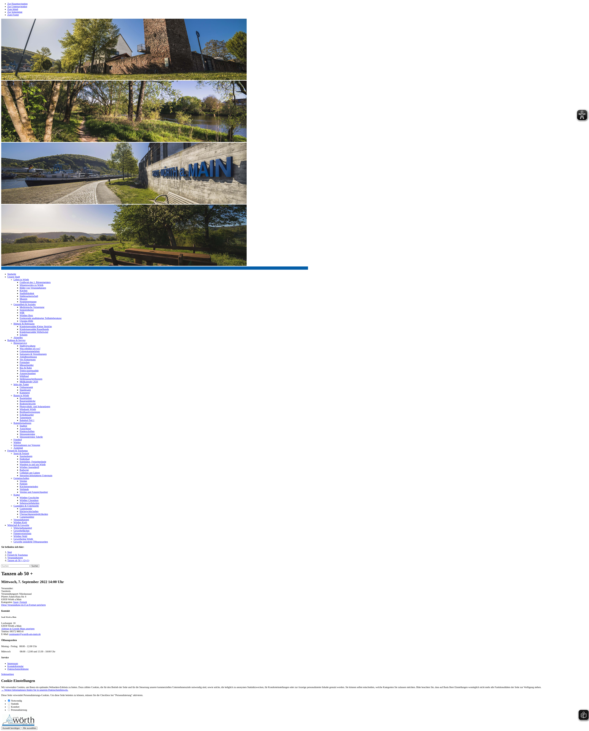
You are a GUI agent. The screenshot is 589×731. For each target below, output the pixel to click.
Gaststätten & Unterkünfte (26, 506)
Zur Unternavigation (17, 6)
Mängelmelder (27, 365)
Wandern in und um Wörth (33, 464)
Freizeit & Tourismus (17, 450)
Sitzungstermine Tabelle (31, 437)
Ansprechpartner (28, 373)
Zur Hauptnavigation (17, 3)
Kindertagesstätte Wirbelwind (34, 332)
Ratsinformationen (22, 423)
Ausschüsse (25, 428)
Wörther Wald (20, 536)
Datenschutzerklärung (18, 669)
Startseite (11, 274)
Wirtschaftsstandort (22, 528)
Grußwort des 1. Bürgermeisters (35, 282)
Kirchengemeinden (29, 486)
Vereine (23, 481)
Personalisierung (19, 710)
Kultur (16, 495)
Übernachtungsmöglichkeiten (34, 514)
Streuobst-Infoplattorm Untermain (36, 475)
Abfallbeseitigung (28, 357)
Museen (23, 299)
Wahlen (17, 442)
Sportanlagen (26, 456)
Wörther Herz (26, 315)
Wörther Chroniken (29, 500)
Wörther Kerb (20, 522)
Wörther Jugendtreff (29, 467)
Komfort (15, 707)
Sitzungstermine (27, 434)
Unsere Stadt (13, 277)
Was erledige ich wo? (30, 348)
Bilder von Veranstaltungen (33, 288)
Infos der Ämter (21, 384)
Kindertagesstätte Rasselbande (34, 329)
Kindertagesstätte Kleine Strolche (36, 326)
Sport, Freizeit (20, 602)
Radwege (24, 470)
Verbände (24, 489)
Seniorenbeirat (27, 310)
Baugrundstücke (27, 401)
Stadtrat (23, 426)
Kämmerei (25, 392)
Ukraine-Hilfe (26, 321)
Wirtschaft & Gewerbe (18, 525)
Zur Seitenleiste (14, 12)
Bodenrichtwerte (28, 403)
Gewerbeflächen (21, 530)
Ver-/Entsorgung (28, 359)
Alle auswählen (29, 728)
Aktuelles (18, 337)
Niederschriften (27, 431)
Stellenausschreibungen (31, 379)
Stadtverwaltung (27, 345)
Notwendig (16, 700)
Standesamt (25, 390)
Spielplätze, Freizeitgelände (33, 461)
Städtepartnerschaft (29, 296)
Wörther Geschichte (29, 497)
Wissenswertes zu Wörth (31, 285)
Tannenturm (25, 417)
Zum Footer (13, 14)
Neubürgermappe (28, 301)
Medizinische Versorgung (32, 307)
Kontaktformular (15, 666)
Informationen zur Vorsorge (26, 445)
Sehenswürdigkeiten (29, 503)
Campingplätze (27, 517)
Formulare (25, 362)
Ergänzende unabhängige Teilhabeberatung (41, 318)
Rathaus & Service (16, 340)
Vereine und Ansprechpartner (34, 492)
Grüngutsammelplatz (30, 351)
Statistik (15, 703)
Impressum (12, 663)
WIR (22, 312)
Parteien (23, 483)
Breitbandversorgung (30, 412)
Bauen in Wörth (21, 395)
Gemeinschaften (21, 478)
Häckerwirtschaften (29, 511)
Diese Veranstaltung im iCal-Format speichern (23, 605)
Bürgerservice (20, 343)
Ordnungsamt (26, 387)
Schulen (23, 334)
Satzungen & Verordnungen (33, 354)
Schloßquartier (27, 414)
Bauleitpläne (26, 398)
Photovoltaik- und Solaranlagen (35, 406)
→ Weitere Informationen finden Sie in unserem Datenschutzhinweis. (34, 690)
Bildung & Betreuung (24, 323)
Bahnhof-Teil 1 (27, 420)
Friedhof (17, 439)
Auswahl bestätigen (11, 728)
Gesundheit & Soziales (24, 304)
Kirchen (23, 290)
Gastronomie (26, 508)
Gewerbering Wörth (23, 539)
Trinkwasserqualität (29, 370)
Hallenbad (25, 459)
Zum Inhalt (12, 9)
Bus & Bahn (26, 368)
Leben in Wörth (21, 279)
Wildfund (24, 376)
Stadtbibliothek (27, 293)
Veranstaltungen (21, 519)
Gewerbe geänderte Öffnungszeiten (30, 541)
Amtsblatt (18, 448)
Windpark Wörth (28, 409)
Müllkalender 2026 (29, 381)
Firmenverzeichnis (22, 533)
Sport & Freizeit (21, 453)
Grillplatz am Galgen (30, 472)
